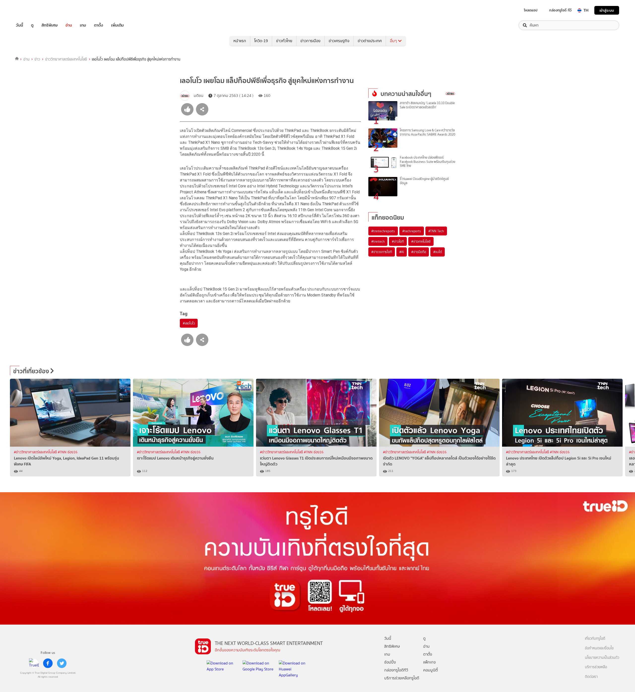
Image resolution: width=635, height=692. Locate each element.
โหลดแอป (531, 10)
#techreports (411, 231)
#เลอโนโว (189, 323)
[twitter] (62, 663)
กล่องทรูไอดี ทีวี (560, 10)
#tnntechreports (383, 231)
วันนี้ (19, 25)
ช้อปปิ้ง (390, 662)
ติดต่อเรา (591, 676)
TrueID (31, 10)
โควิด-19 (261, 41)
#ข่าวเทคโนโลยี (421, 241)
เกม (83, 25)
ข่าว (37, 59)
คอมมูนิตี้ (430, 670)
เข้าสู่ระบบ (607, 10)
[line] (34, 663)
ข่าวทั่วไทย (284, 41)
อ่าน (68, 25)
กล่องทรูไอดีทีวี (396, 670)
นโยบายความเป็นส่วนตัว (602, 657)
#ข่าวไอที (398, 241)
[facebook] (48, 663)
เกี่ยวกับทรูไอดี (595, 638)
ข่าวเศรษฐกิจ (339, 41)
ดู (32, 25)
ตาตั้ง (98, 25)
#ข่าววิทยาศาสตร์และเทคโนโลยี (36, 452)
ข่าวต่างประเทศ (370, 41)
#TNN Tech (436, 231)
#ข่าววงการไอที (381, 251)
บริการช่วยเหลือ (596, 667)
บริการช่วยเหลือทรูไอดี (401, 678)
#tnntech (377, 241)
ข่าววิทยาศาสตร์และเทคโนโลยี (66, 59)
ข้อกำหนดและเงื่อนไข (599, 648)
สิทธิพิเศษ (49, 25)
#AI (401, 251)
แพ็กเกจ (429, 662)
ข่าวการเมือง (310, 41)
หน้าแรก (239, 41)
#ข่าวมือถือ (418, 251)
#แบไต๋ (437, 251)
